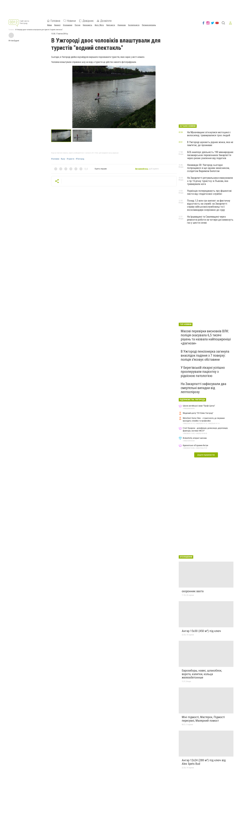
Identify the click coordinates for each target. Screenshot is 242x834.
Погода (77, 25)
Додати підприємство (206, 455)
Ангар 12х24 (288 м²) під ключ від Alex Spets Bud (204, 762)
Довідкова (121, 25)
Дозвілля (106, 21)
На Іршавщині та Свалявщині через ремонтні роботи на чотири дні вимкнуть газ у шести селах (210, 219)
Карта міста (110, 25)
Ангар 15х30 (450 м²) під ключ (201, 631)
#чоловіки (55, 159)
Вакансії (57, 25)
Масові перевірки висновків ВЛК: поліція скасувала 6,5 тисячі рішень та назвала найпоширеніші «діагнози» (206, 337)
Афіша (49, 25)
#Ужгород (80, 159)
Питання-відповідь (149, 25)
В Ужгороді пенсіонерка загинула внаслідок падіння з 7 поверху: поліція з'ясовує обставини (205, 355)
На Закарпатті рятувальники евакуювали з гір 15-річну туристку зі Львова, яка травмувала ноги (210, 180)
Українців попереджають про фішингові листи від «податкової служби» (209, 192)
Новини (71, 21)
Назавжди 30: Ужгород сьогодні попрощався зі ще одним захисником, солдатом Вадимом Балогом (208, 168)
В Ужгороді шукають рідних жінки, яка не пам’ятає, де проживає (210, 144)
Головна (55, 21)
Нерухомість (87, 25)
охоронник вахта (193, 591)
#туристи (70, 159)
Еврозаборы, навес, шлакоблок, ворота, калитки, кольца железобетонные (202, 674)
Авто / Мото (99, 25)
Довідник (88, 21)
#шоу (63, 159)
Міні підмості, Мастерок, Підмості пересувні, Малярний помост (203, 718)
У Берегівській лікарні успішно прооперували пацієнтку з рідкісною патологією (203, 371)
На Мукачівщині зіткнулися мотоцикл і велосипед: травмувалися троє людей (209, 134)
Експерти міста (133, 25)
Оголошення (67, 25)
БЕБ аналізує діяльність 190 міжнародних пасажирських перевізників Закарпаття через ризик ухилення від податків (210, 155)
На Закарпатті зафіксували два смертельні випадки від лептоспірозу (203, 388)
